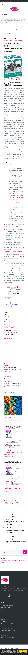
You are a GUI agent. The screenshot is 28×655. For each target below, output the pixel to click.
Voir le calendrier (5, 546)
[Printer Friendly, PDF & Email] (8, 298)
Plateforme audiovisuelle (8, 630)
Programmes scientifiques (8, 623)
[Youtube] (9, 595)
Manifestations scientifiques (10, 332)
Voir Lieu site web (8, 381)
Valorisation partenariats (8, 633)
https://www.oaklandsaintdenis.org (13, 251)
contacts (9, 1)
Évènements (9, 19)
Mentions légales (5, 607)
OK (22, 650)
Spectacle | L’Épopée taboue (10, 417)
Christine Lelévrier (8, 338)
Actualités (15, 19)
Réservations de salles (7, 605)
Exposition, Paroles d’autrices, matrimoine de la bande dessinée (19, 503)
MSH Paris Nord (7, 365)
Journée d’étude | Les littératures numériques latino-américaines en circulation (12, 452)
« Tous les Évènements (10, 30)
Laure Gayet (7, 336)
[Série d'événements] (15, 456)
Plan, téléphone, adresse (7, 637)
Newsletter (4, 609)
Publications (4, 626)
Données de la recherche (7, 628)
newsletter (4, 1)
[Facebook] (2, 595)
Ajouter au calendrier (11, 304)
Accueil (2, 19)
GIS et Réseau (5, 635)
